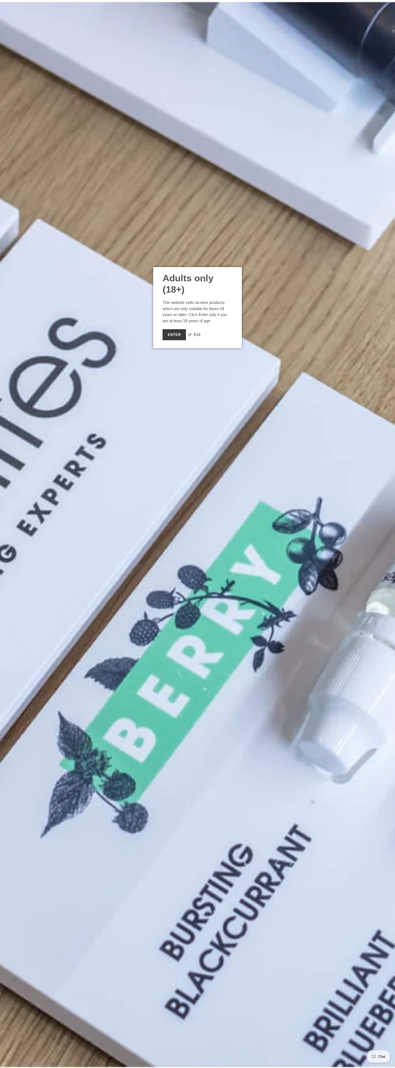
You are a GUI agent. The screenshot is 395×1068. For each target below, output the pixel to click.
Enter (174, 335)
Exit (197, 334)
